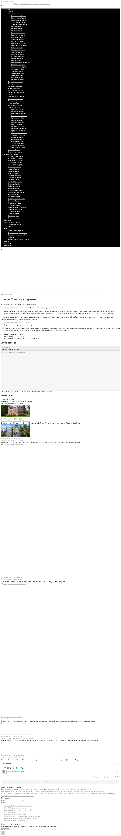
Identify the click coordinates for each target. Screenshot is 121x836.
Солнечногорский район (19, 67)
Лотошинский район (15, 182)
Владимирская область (15, 82)
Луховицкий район (14, 184)
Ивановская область (15, 86)
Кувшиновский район (18, 131)
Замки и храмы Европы (12, 222)
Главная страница (6, 294)
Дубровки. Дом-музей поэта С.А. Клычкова (15, 421)
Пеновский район (17, 137)
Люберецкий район (17, 39)
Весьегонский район (18, 114)
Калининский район (17, 120)
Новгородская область (15, 99)
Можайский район (17, 41)
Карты (6, 228)
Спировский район (17, 139)
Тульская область (14, 150)
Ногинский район (17, 48)
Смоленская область (15, 105)
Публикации (8, 245)
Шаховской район (17, 77)
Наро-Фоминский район (19, 46)
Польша (10, 226)
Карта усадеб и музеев (15, 231)
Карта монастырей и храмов (17, 233)
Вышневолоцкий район (19, 116)
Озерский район (16, 52)
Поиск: (3, 6)
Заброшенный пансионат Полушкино (13, 758)
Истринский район (17, 26)
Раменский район (17, 58)
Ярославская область (15, 152)
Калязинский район (17, 122)
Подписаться (109, 777)
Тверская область (14, 107)
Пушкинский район (17, 56)
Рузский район (16, 60)
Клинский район (16, 31)
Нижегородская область (16, 97)
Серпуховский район (18, 65)
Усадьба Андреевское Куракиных (15, 808)
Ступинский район (17, 69)
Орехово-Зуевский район (16, 199)
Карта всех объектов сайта (17, 235)
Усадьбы (7, 9)
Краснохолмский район (19, 128)
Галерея (6, 241)
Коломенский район (18, 33)
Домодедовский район (19, 24)
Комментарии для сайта (112, 787)
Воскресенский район (18, 20)
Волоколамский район (18, 18)
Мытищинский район (18, 43)
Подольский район (17, 54)
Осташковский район (18, 135)
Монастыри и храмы (11, 154)
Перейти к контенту (7, 2)
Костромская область (15, 90)
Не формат (8, 220)
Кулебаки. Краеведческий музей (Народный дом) (20, 818)
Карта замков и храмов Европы (18, 239)
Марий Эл (11, 94)
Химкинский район (17, 73)
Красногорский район (18, 35)
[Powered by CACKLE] (116, 763)
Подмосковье (12, 14)
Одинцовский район (18, 50)
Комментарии (7, 763)
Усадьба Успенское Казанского (14, 821)
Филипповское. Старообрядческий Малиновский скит (22, 816)
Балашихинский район (18, 16)
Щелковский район (17, 80)
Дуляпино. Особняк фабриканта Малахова (18, 806)
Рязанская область (14, 103)
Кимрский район (16, 124)
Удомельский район (18, 148)
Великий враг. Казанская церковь (15, 814)
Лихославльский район (19, 133)
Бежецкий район (17, 109)
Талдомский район (17, 71)
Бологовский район (17, 111)
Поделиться (99, 777)
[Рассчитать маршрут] (5, 347)
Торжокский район (17, 143)
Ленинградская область (16, 92)
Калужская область (14, 88)
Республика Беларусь (15, 224)
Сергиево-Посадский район (20, 63)
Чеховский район (17, 75)
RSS (118, 777)
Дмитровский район (18, 22)
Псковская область (14, 101)
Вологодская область (15, 84)
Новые (4, 777)
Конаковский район (18, 126)
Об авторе (7, 243)
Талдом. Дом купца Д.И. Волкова (12, 440)
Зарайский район (13, 169)
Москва (10, 11)
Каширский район (17, 29)
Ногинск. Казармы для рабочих (11, 579)
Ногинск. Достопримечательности (12, 719)
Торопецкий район (17, 145)
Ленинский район (17, 37)
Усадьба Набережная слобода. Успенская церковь (17, 738)
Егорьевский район (14, 167)
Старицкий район (17, 141)
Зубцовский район (17, 118)
